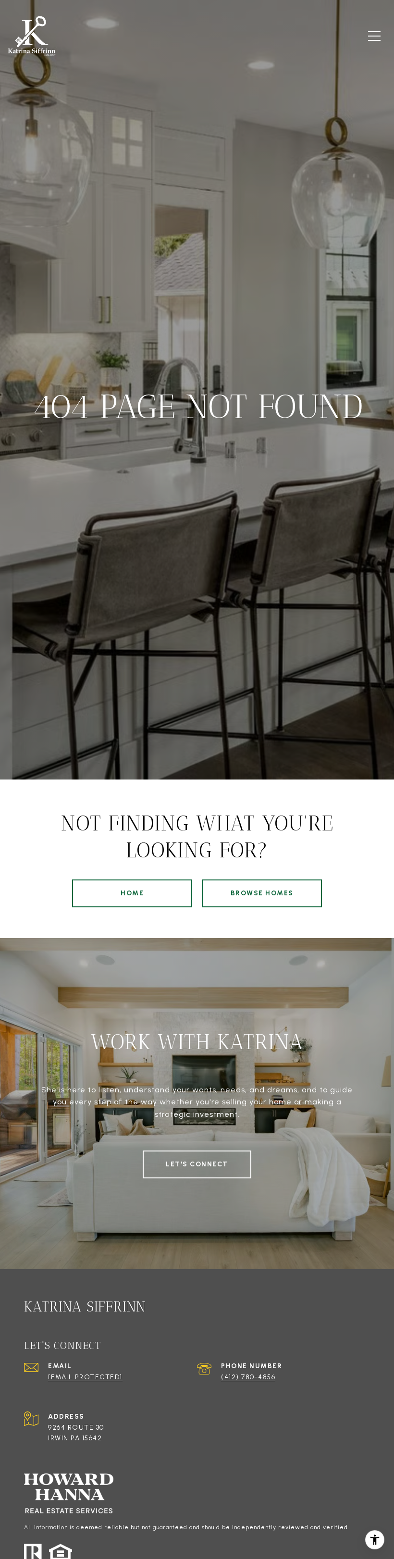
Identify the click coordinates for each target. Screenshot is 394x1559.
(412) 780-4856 (248, 1377)
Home (132, 893)
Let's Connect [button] (197, 1164)
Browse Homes (262, 893)
